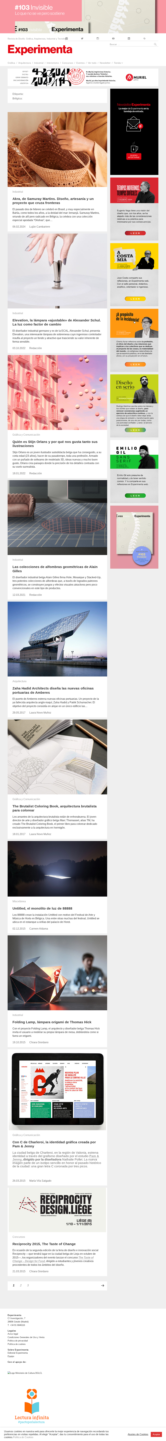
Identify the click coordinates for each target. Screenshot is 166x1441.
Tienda (117, 63)
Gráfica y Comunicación (26, 434)
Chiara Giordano (38, 1042)
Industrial (38, 63)
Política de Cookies (23, 1437)
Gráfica (11, 63)
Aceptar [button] (156, 1434)
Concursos (67, 63)
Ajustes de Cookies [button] (138, 1434)
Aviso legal (13, 1334)
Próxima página (103, 1285)
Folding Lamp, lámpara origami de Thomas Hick (51, 1022)
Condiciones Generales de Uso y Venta (26, 1337)
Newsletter (105, 63)
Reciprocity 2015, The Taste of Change (44, 1244)
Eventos (80, 63)
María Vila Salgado (40, 1180)
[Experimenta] (40, 49)
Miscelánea (19, 901)
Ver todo (92, 63)
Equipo (11, 1356)
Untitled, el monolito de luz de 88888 (42, 908)
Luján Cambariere (39, 226)
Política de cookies (17, 1344)
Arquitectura (24, 63)
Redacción (35, 348)
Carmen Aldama (38, 928)
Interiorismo (53, 63)
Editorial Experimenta (18, 1353)
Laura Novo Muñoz (40, 712)
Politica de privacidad (18, 1340)
